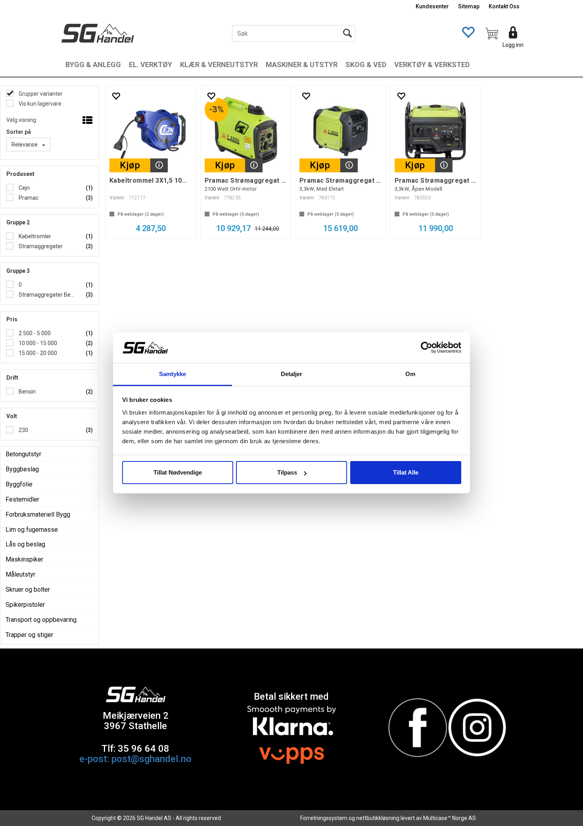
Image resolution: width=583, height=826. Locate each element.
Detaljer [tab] (292, 374)
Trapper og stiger (29, 635)
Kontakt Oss (504, 6)
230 (22, 430)
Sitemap (468, 6)
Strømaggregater (40, 246)
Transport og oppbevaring (41, 619)
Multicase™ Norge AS (449, 818)
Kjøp (130, 165)
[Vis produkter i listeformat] (87, 121)
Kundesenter (432, 6)
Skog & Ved (365, 64)
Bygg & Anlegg (93, 64)
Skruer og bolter (28, 589)
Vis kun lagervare (39, 103)
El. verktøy (150, 64)
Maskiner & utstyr (302, 64)
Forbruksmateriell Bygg (38, 514)
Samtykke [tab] (172, 374)
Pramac (27, 198)
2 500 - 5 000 (34, 333)
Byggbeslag (22, 469)
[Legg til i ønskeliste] (115, 96)
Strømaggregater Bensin (47, 294)
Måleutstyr (20, 574)
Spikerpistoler (25, 604)
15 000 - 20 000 (37, 353)
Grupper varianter (40, 94)
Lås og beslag (25, 544)
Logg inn (513, 45)
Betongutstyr (23, 454)
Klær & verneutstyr (219, 64)
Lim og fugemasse (32, 529)
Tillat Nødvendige (177, 472)
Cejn (23, 188)
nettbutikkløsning (377, 818)
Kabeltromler (34, 236)
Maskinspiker (24, 559)
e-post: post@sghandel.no (135, 758)
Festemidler (22, 499)
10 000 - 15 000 (37, 343)
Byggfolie (19, 484)
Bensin (26, 391)
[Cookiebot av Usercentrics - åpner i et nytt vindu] (426, 348)
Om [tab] (410, 374)
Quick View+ (159, 165)
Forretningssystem (323, 818)
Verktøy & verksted (432, 64)
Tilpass (287, 472)
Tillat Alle (405, 472)
